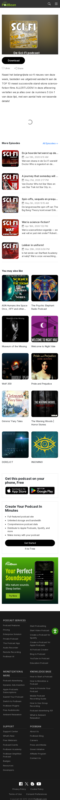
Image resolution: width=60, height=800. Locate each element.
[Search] (49, 4)
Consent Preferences (36, 794)
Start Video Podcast (39, 630)
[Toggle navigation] (56, 3)
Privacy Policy (19, 789)
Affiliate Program (38, 753)
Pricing (6, 630)
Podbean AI (8, 656)
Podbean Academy (12, 749)
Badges (6, 761)
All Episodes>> (50, 143)
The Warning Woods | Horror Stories (42, 423)
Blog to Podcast (37, 654)
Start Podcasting (38, 626)
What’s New (8, 736)
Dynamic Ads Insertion (14, 685)
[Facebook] (20, 784)
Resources (8, 765)
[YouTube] (39, 783)
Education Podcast (39, 663)
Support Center (10, 731)
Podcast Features (11, 625)
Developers (8, 770)
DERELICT (7, 462)
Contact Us (35, 758)
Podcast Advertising (12, 680)
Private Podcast (10, 639)
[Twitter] (26, 784)
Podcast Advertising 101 (41, 710)
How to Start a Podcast (41, 676)
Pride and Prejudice (41, 383)
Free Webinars (10, 740)
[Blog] (32, 784)
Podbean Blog (37, 736)
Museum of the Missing (14, 346)
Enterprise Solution (12, 634)
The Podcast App (11, 643)
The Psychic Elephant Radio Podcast (42, 307)
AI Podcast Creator (39, 649)
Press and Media (38, 745)
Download (14, 60)
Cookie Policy (36, 789)
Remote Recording (12, 652)
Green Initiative (37, 749)
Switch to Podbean (12, 701)
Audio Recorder (10, 647)
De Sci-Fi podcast (27, 53)
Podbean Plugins (11, 705)
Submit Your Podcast (13, 697)
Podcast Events (10, 745)
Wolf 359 (7, 383)
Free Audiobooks (11, 710)
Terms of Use (15, 794)
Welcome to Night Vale (43, 346)
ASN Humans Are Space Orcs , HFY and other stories (14, 307)
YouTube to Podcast (39, 658)
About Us (34, 731)
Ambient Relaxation (12, 714)
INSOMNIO (37, 462)
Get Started (30, 543)
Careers (34, 740)
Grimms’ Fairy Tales (12, 421)
